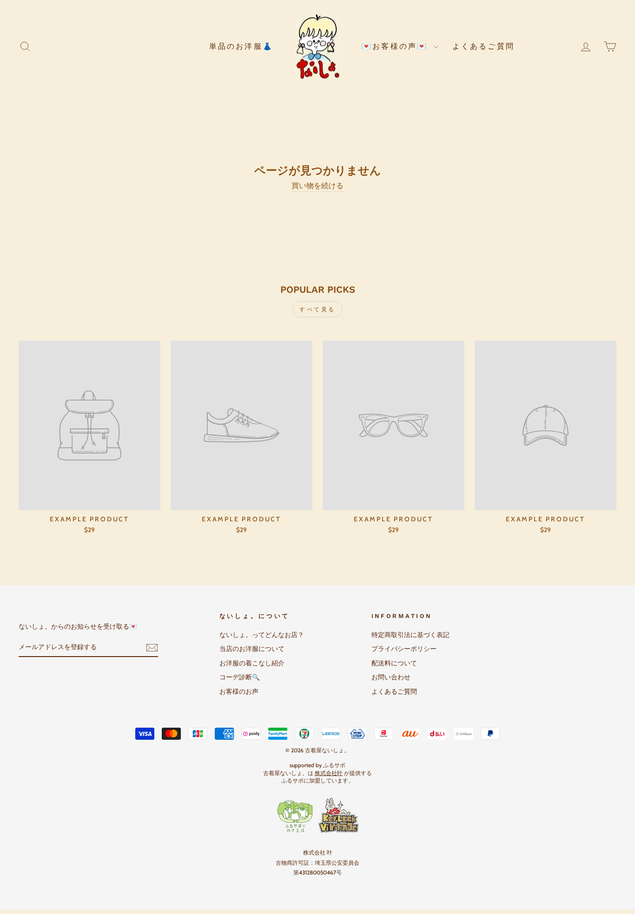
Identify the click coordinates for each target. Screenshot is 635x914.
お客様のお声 (238, 691)
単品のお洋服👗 (241, 46)
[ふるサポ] (317, 815)
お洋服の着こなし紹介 (251, 663)
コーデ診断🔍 (239, 677)
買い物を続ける (317, 185)
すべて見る (317, 309)
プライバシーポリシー (404, 648)
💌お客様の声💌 (396, 46)
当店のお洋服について (251, 648)
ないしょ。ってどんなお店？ (261, 634)
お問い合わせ (390, 677)
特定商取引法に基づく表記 (410, 634)
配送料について (394, 663)
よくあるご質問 (483, 46)
